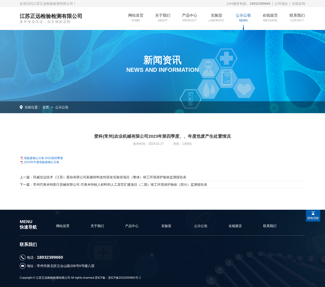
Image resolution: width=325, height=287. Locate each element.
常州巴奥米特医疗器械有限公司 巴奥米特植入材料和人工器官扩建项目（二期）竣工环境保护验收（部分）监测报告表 (120, 184)
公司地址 (281, 3)
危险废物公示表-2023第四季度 (43, 158)
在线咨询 (298, 3)
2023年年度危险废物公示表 (41, 162)
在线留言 (270, 17)
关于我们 (162, 17)
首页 (45, 107)
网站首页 (135, 17)
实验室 (216, 17)
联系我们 (297, 17)
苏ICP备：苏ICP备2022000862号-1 (118, 277)
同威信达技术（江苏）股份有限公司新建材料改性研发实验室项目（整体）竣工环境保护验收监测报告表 (109, 177)
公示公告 (243, 17)
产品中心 (189, 17)
